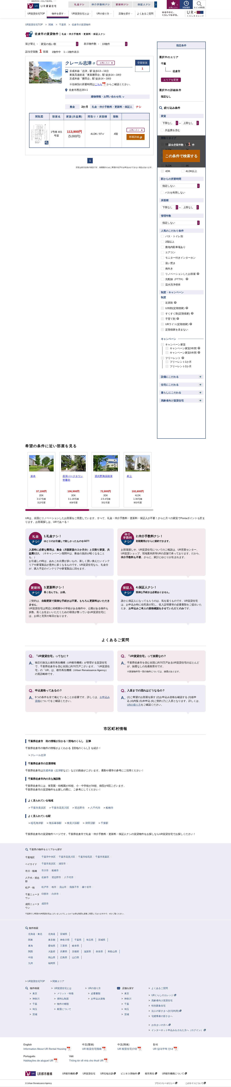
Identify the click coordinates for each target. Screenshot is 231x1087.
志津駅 (59, 770)
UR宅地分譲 (107, 1073)
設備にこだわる (170, 376)
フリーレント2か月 (180, 366)
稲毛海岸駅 (37, 823)
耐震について (64, 1009)
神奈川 (36, 998)
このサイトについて (194, 1083)
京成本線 (48, 770)
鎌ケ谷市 (86, 887)
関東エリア (58, 981)
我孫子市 (74, 887)
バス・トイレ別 (174, 236)
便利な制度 (63, 998)
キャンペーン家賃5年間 (183, 352)
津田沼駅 (90, 823)
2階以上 (169, 241)
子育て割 (170, 318)
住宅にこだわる (170, 384)
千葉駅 (104, 823)
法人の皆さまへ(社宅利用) (165, 1011)
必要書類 (95, 993)
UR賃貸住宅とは (62, 988)
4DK (167, 171)
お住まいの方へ (160, 1025)
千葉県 (62, 24)
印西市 (45, 894)
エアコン (170, 252)
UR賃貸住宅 (89, 1073)
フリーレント (172, 358)
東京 (34, 993)
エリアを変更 (170, 79)
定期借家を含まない (176, 329)
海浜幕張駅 (55, 823)
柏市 (54, 887)
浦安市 (62, 863)
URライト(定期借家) (176, 324)
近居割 (169, 302)
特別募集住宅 (158, 1005)
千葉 (34, 1004)
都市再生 (150, 1073)
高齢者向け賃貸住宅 (172, 400)
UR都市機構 (69, 1073)
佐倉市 (45, 877)
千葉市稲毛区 (85, 857)
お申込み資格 (98, 998)
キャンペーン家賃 (175, 344)
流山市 (62, 887)
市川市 (45, 870)
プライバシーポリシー (165, 1083)
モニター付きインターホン (180, 257)
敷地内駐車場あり (175, 247)
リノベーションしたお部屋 (180, 273)
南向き (169, 268)
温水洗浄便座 (172, 284)
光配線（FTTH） (175, 279)
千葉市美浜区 (38, 807)
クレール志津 (38, 755)
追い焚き (170, 263)
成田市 (45, 903)
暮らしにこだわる (171, 392)
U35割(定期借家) (174, 308)
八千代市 (95, 807)
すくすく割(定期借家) (177, 313)
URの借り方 (134, 704)
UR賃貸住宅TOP (34, 24)
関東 (51, 24)
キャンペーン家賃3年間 (183, 348)
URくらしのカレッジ (162, 995)
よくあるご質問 (159, 988)
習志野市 (80, 807)
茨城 (34, 1014)
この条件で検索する (181, 156)
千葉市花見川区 (60, 807)
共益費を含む (172, 130)
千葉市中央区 (49, 857)
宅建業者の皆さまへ (162, 1016)
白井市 (55, 894)
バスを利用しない (175, 192)
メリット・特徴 (65, 993)
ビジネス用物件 (129, 1073)
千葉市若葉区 (102, 857)
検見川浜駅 (73, 823)
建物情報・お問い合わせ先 (106, 96)
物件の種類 (63, 1004)
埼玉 (34, 1009)
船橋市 (109, 807)
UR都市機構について (173, 1073)
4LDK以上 (191, 171)
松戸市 (45, 887)
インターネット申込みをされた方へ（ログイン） (177, 1030)
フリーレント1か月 (180, 361)
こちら (98, 84)
